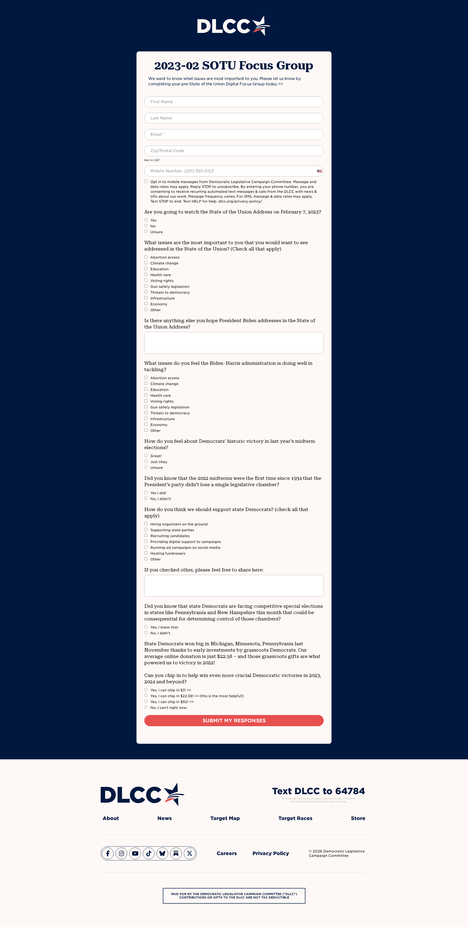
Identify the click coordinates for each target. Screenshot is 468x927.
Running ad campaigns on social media (185, 548)
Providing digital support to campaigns (185, 542)
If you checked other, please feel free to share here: (203, 570)
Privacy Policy (271, 853)
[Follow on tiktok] (149, 853)
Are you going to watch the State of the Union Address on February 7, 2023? (232, 212)
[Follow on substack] (176, 853)
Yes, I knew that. (164, 627)
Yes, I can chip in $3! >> (170, 690)
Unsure (156, 232)
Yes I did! (158, 493)
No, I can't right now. (169, 708)
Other (155, 310)
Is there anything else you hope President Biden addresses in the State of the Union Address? (229, 324)
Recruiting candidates (170, 536)
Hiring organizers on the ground (179, 524)
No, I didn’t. (160, 633)
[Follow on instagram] (121, 853)
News (164, 818)
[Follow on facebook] (108, 853)
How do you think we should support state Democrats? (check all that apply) (226, 512)
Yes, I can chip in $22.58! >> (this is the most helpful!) (197, 696)
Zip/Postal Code (161, 148)
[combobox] (319, 171)
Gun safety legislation (169, 287)
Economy (158, 304)
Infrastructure (162, 298)
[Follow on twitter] (189, 853)
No (153, 226)
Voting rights (162, 281)
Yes (153, 220)
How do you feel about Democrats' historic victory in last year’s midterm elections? (229, 444)
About (111, 818)
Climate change (164, 263)
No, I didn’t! (160, 499)
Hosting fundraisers (167, 553)
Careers (227, 853)
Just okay (158, 462)
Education (159, 269)
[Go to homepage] (143, 794)
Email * (153, 131)
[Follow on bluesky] (162, 853)
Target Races (295, 818)
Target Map (225, 818)
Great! (156, 456)
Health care (160, 275)
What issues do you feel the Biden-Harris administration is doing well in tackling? (228, 366)
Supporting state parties (172, 530)
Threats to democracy (170, 292)
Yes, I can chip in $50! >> (172, 702)
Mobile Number (160, 168)
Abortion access (164, 257)
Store (358, 818)
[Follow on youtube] (135, 853)
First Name (156, 99)
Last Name (156, 115)
